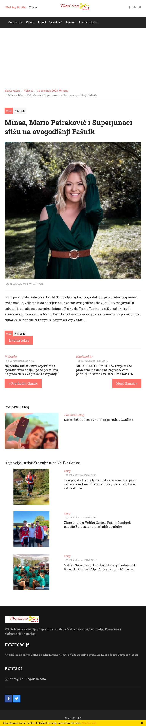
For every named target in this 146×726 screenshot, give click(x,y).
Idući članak (126, 383)
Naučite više (89, 722)
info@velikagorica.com (28, 679)
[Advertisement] (73, 57)
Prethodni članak (24, 383)
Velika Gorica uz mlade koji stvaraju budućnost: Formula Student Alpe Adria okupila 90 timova (100, 567)
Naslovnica (12, 90)
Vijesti (28, 90)
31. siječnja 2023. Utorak (53, 90)
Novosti (20, 110)
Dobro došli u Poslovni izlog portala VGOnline (98, 420)
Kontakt (12, 12)
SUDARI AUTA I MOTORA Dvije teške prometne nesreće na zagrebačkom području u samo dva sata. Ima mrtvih (104, 370)
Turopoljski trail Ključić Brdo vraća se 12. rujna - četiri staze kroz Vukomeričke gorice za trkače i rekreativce (100, 484)
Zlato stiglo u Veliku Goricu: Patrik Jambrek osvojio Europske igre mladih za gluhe (97, 525)
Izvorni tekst (19, 340)
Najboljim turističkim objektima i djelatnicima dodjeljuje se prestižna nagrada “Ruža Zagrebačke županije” (32, 370)
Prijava (33, 7)
